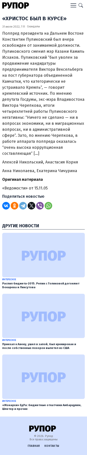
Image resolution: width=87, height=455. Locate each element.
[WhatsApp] (48, 205)
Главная (34, 446)
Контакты (51, 446)
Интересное (9, 279)
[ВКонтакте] (6, 205)
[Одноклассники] (14, 205)
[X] (31, 205)
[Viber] (40, 205)
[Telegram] (23, 205)
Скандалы (33, 26)
